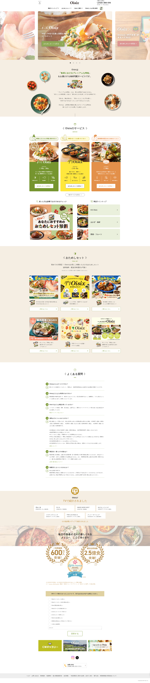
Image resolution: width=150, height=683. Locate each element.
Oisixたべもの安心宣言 (91, 8)
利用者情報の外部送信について (108, 675)
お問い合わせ (35, 675)
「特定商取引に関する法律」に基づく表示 (81, 675)
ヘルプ (28, 675)
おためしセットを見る (43, 186)
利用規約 (42, 675)
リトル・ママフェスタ (54, 584)
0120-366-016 (104, 3)
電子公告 (96, 675)
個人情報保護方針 (57, 675)
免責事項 (48, 675)
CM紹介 (101, 8)
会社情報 (66, 675)
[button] (70, 62)
